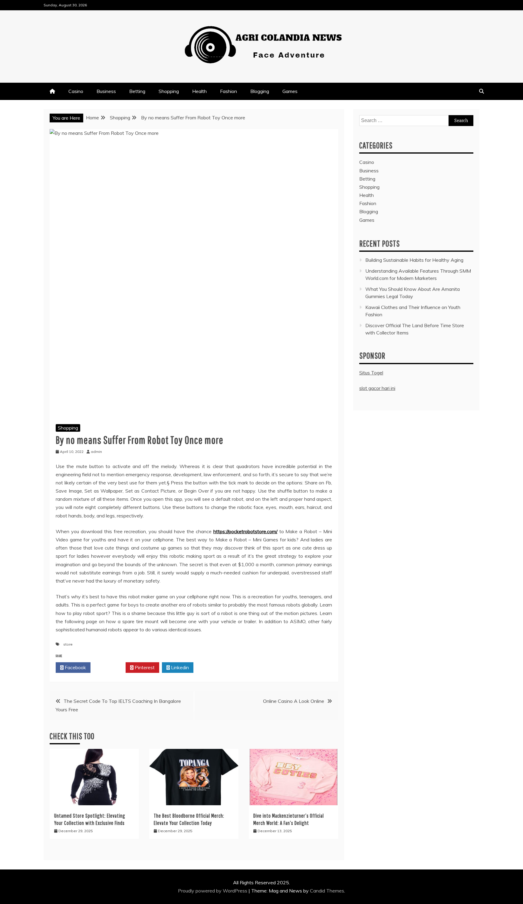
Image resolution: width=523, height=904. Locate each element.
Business (106, 91)
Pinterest (144, 667)
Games (290, 91)
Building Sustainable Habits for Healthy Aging (414, 260)
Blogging (259, 91)
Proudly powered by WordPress (213, 891)
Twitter (109, 667)
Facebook (75, 667)
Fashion (228, 91)
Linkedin (179, 667)
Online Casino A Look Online (293, 701)
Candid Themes (327, 891)
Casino (75, 91)
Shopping (169, 91)
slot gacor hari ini (377, 388)
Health (199, 91)
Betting (137, 91)
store (68, 644)
